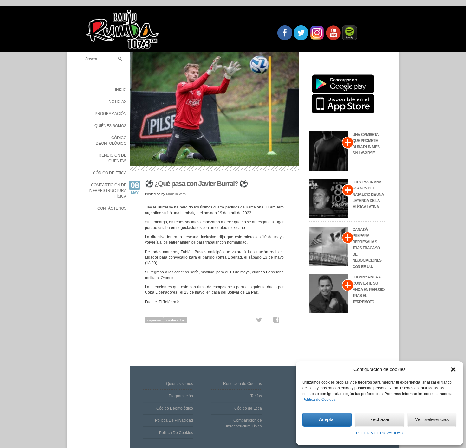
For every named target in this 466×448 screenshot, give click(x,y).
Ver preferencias (432, 419)
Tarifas (256, 396)
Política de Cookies (319, 399)
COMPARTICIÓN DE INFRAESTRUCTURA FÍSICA (107, 191)
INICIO (120, 89)
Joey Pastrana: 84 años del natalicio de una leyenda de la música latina (368, 194)
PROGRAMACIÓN (110, 114)
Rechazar (379, 419)
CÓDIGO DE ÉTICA (109, 173)
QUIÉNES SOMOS (110, 126)
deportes (154, 320)
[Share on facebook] (276, 320)
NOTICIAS (117, 101)
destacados (175, 320)
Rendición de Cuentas (242, 383)
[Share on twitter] (259, 320)
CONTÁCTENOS (111, 208)
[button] (453, 369)
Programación (181, 396)
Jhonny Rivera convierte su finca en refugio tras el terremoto (369, 289)
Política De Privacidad (174, 420)
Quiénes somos (179, 383)
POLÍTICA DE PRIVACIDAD (379, 433)
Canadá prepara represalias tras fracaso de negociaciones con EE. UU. (367, 248)
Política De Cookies (176, 433)
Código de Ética (248, 408)
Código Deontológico (174, 408)
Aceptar (327, 419)
